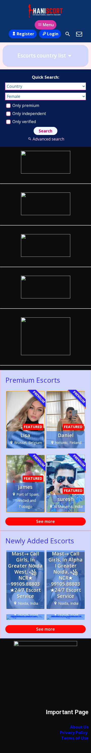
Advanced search (48, 139)
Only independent (28, 113)
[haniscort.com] (45, 11)
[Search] (67, 34)
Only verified (23, 121)
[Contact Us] (79, 34)
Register (25, 34)
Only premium (25, 105)
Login (52, 34)
